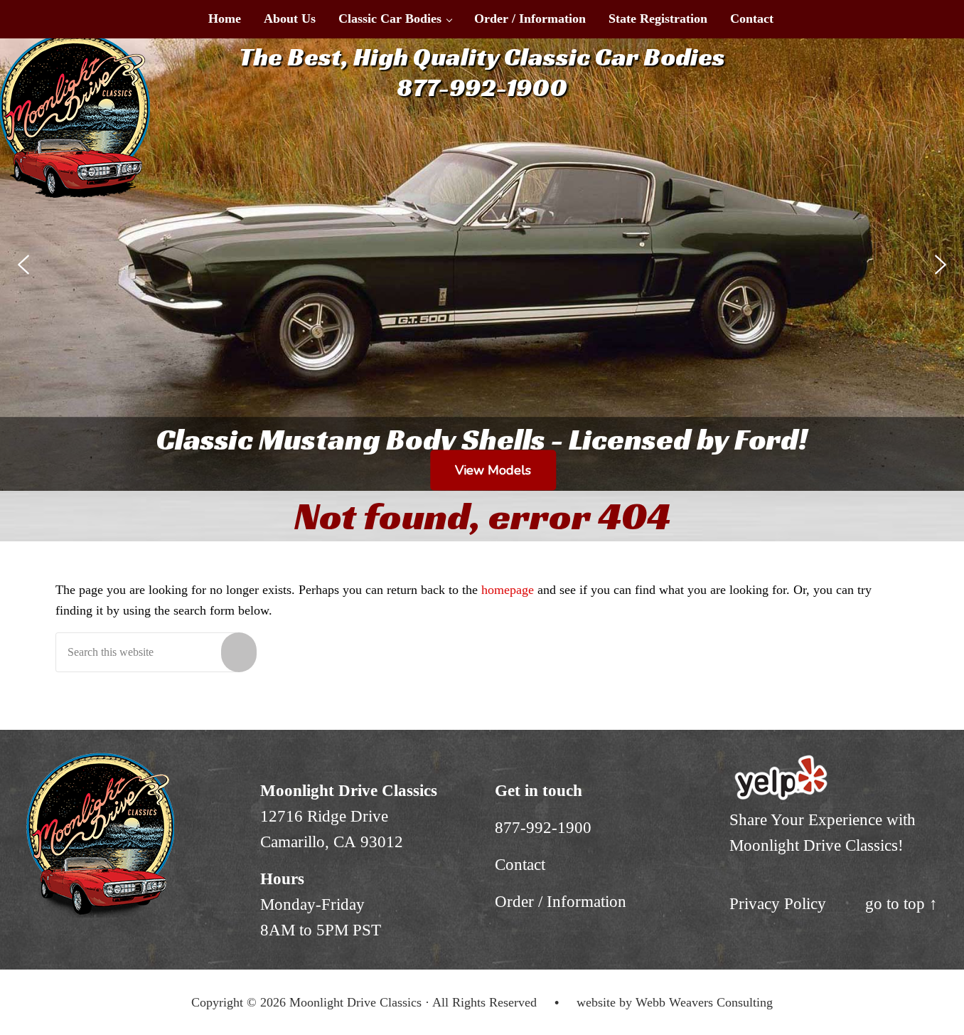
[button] (23, 264)
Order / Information (560, 902)
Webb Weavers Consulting (704, 1002)
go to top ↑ (901, 904)
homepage (507, 590)
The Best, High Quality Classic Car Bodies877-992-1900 (482, 71)
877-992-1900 (543, 828)
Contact (520, 865)
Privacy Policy (777, 904)
